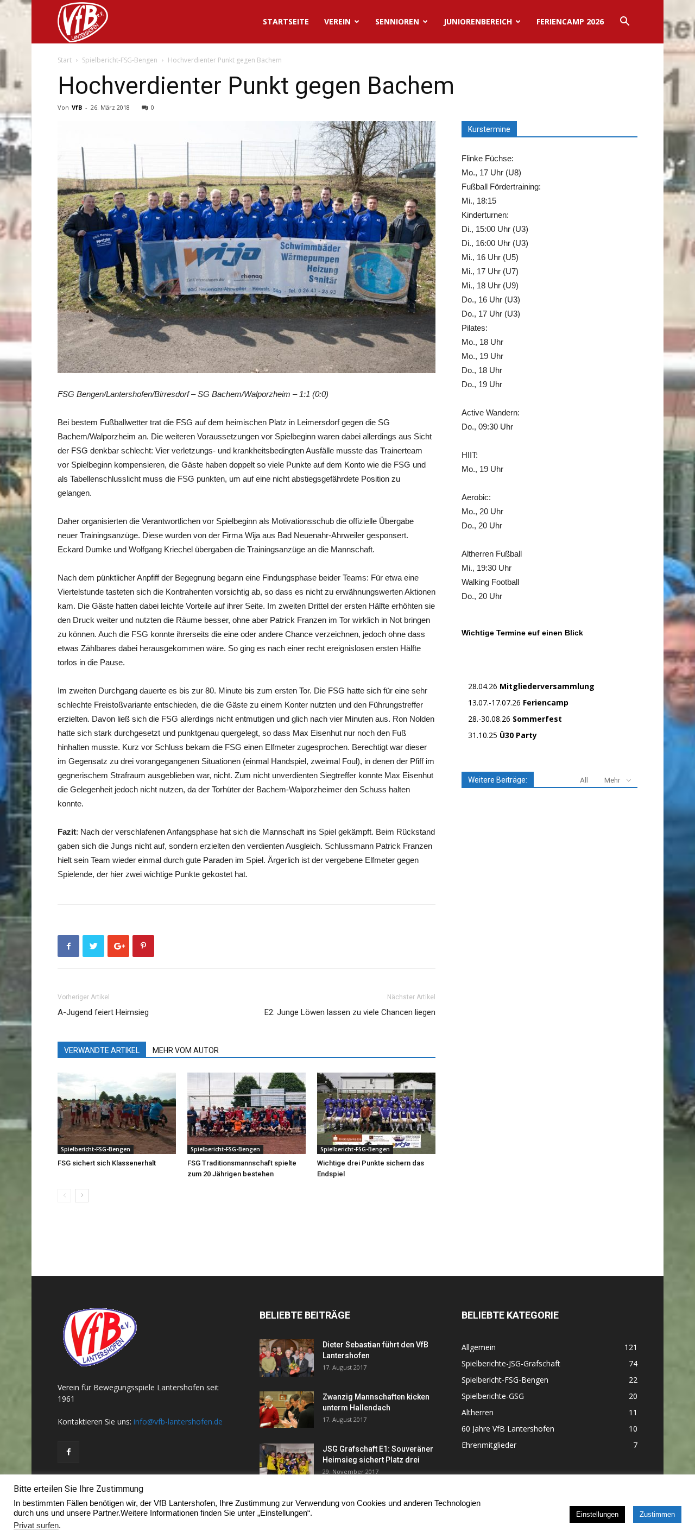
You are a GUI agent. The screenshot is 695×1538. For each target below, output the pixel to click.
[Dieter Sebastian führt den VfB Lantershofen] (287, 1358)
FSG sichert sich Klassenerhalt (107, 1163)
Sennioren (397, 21)
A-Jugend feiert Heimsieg (103, 1012)
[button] (624, 22)
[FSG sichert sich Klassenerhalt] (117, 1113)
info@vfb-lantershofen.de (178, 1421)
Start (65, 60)
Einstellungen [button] (597, 1514)
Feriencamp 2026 (570, 21)
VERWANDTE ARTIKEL (102, 1050)
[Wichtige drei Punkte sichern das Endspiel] (376, 1113)
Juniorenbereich (478, 21)
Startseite (286, 21)
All (584, 780)
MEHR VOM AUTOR (186, 1050)
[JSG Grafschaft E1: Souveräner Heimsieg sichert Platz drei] (287, 1463)
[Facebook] (68, 1452)
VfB (77, 107)
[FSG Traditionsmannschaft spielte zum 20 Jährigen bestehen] (246, 1113)
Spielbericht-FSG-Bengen (119, 60)
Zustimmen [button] (657, 1514)
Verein (337, 21)
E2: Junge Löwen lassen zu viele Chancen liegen (349, 1012)
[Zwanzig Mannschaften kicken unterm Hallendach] (287, 1409)
